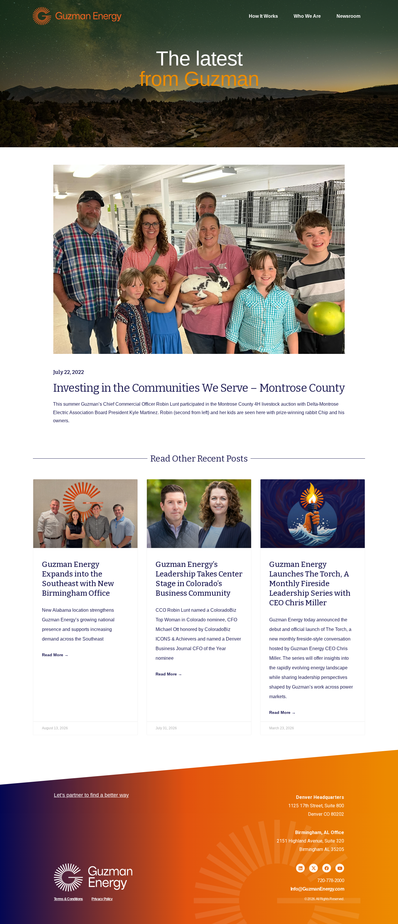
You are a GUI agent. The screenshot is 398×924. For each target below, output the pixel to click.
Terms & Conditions (68, 899)
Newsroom (348, 16)
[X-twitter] (313, 868)
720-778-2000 (330, 880)
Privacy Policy (101, 899)
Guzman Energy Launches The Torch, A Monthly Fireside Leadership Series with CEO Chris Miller (310, 583)
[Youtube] (339, 868)
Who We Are (307, 16)
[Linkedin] (300, 868)
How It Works (263, 16)
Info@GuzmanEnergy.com (317, 888)
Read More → (55, 654)
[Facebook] (326, 868)
